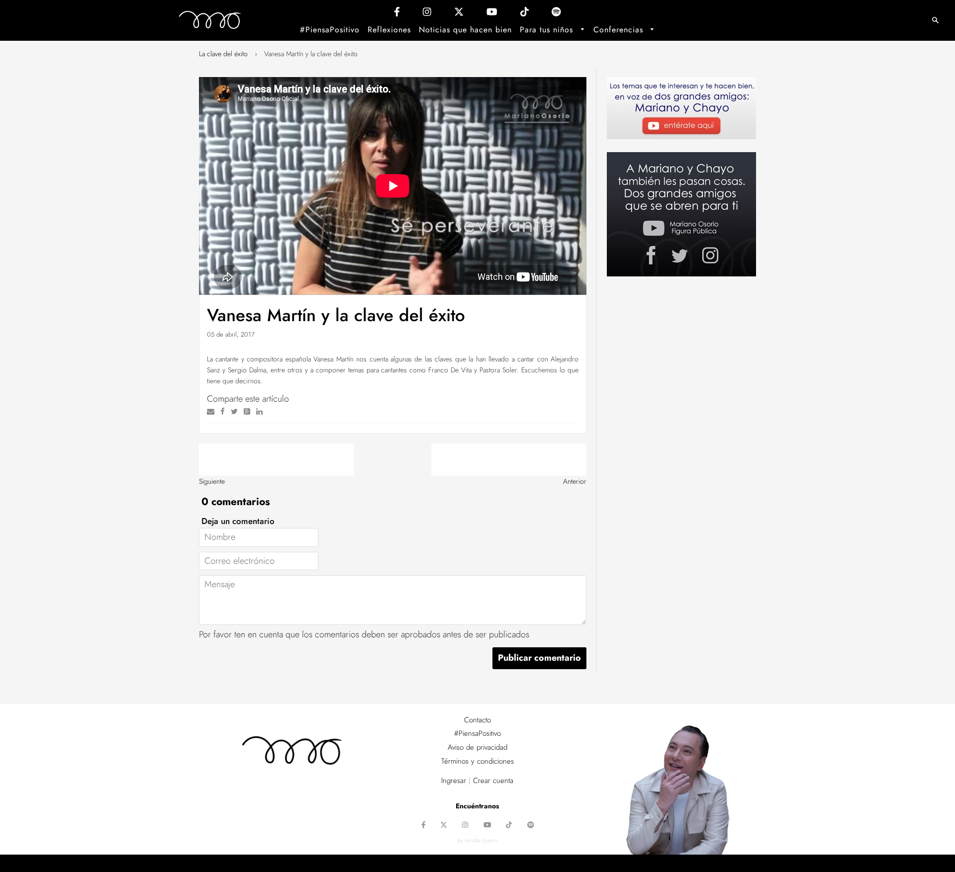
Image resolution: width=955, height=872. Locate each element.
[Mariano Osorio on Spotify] (556, 14)
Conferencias (619, 29)
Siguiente (212, 481)
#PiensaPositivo (330, 29)
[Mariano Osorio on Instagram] (427, 14)
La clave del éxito (223, 54)
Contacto (477, 719)
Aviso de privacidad (477, 747)
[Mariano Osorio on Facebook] (397, 14)
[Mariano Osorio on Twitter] (459, 14)
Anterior (574, 481)
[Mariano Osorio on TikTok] (524, 14)
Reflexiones (389, 29)
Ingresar (453, 780)
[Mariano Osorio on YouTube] (491, 14)
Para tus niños (548, 29)
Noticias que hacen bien (465, 29)
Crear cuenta (493, 780)
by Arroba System (477, 840)
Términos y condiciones (477, 761)
